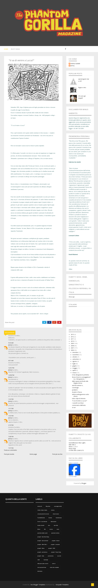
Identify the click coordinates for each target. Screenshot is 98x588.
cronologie (75, 387)
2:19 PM (10, 425)
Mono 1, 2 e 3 (73, 446)
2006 (72, 350)
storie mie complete (54, 567)
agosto (74, 361)
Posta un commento (10, 450)
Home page (33, 454)
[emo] (10, 345)
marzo (74, 373)
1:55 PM (10, 416)
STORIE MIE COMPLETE (76, 450)
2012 (72, 337)
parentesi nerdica (55, 533)
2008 (72, 346)
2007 (72, 348)
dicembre (75, 352)
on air (74, 407)
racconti (59, 555)
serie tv (54, 563)
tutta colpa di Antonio (78, 398)
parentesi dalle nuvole (42, 533)
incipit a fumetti (40, 525)
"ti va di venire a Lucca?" (79, 401)
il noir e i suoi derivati (42, 521)
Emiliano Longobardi (73, 463)
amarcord (39, 506)
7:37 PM (10, 448)
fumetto (50, 517)
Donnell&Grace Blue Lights (77, 443)
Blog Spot (48, 506)
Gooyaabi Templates (62, 585)
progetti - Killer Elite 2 (42, 544)
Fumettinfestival (41, 517)
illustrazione (53, 521)
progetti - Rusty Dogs (56, 552)
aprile (74, 370)
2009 (72, 343)
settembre (75, 359)
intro (49, 525)
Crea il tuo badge (73, 476)
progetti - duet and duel (42, 540)
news (58, 529)
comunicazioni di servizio (43, 513)
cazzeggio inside (58, 506)
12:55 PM (11, 368)
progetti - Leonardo (55, 544)
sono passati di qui (41, 567)
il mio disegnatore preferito (80, 375)
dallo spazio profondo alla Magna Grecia (80, 382)
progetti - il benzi (55, 540)
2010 (72, 341)
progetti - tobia (40, 555)
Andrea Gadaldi (75, 63)
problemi (75, 390)
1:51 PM (10, 408)
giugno (74, 366)
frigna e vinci (82, 87)
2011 (72, 339)
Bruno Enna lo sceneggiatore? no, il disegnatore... (81, 378)
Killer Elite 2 (72, 445)
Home (6, 49)
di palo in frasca (77, 392)
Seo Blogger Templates (38, 585)
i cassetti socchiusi (78, 403)
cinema (52, 510)
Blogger (83, 483)
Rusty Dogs (15, 49)
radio (38, 559)
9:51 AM (10, 360)
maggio (75, 368)
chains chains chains (42, 510)
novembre (75, 355)
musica (51, 529)
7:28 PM (10, 436)
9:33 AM (10, 343)
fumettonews (59, 517)
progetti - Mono (40, 548)
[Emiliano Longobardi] (74, 469)
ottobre (75, 357)
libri (45, 529)
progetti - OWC (51, 548)
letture (38, 529)
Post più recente (9, 454)
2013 (72, 334)
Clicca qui (71, 297)
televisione (39, 571)
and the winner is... (77, 385)
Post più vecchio (57, 454)
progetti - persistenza (42, 552)
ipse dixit (56, 525)
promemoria (50, 555)
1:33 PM (10, 399)
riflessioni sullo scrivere (42, 563)
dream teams (56, 513)
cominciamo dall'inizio (79, 405)
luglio (74, 364)
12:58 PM (11, 375)
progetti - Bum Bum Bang (43, 536)
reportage (46, 559)
